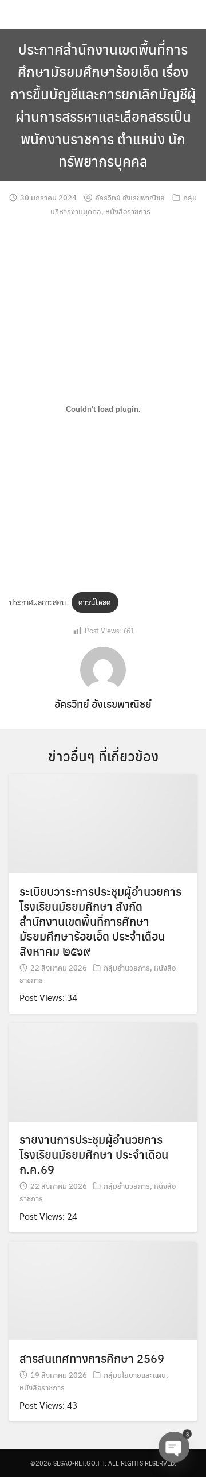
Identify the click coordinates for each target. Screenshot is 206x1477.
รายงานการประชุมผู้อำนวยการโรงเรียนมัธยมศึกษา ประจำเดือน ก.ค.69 (93, 1154)
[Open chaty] (174, 1447)
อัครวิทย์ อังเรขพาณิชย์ (130, 197)
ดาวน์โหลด (94, 602)
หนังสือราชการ (127, 211)
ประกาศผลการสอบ (37, 602)
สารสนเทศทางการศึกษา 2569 (91, 1358)
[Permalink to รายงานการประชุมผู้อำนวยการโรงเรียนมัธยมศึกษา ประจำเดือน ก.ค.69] (103, 1071)
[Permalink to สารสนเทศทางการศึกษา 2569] (103, 1289)
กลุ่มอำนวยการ (127, 967)
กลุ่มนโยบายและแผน (135, 1374)
